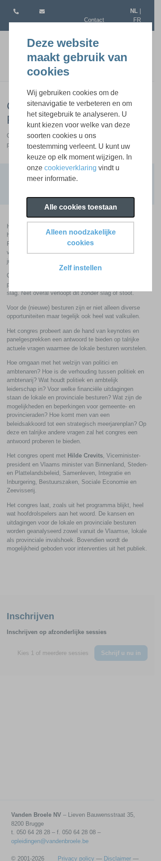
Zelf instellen (80, 268)
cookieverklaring (70, 168)
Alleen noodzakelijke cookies (81, 237)
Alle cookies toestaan (80, 207)
